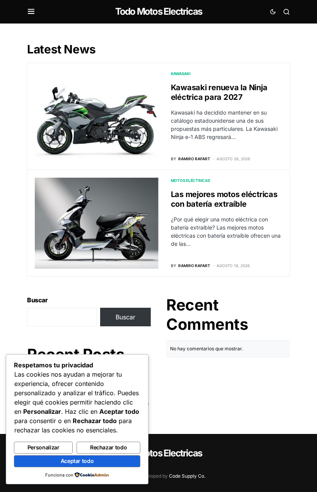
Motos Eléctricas (190, 180)
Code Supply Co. (187, 476)
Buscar (37, 300)
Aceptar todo (77, 461)
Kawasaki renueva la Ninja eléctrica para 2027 (219, 92)
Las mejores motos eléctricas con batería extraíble (224, 199)
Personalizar (43, 447)
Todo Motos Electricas (158, 11)
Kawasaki (181, 73)
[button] (31, 11)
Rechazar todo (108, 447)
